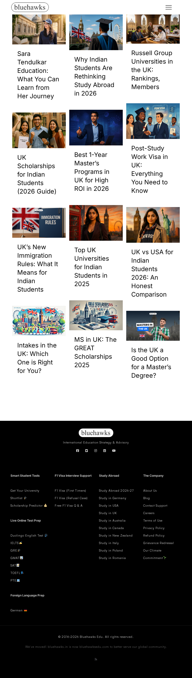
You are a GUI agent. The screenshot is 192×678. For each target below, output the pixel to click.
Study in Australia (112, 520)
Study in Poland (111, 550)
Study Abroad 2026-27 (116, 490)
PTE (13, 580)
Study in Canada (111, 528)
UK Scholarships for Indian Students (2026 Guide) (36, 174)
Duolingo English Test (26, 535)
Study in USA (109, 505)
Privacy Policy (154, 528)
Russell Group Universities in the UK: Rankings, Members (152, 70)
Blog (146, 498)
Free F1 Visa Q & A (69, 505)
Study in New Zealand (116, 535)
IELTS (14, 543)
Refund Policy (154, 535)
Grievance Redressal (158, 543)
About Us (150, 490)
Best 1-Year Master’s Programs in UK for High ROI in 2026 (92, 171)
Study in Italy (109, 543)
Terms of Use (152, 520)
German (16, 610)
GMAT (15, 558)
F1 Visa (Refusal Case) (71, 498)
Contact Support (155, 505)
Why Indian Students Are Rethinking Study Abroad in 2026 (94, 76)
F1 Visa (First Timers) (70, 490)
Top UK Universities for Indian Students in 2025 (91, 267)
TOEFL (15, 573)
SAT (13, 565)
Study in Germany (112, 498)
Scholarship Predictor (27, 505)
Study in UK (108, 513)
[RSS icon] (96, 659)
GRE (13, 550)
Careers (148, 513)
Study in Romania (112, 558)
